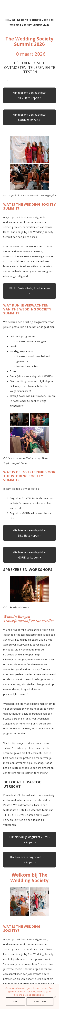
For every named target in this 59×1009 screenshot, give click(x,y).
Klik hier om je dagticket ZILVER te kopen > (29, 839)
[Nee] (55, 996)
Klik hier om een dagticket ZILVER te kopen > (30, 95)
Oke (15, 1001)
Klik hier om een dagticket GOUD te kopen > (30, 117)
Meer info (40, 1001)
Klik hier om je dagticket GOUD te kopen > (30, 859)
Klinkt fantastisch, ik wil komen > (29, 291)
